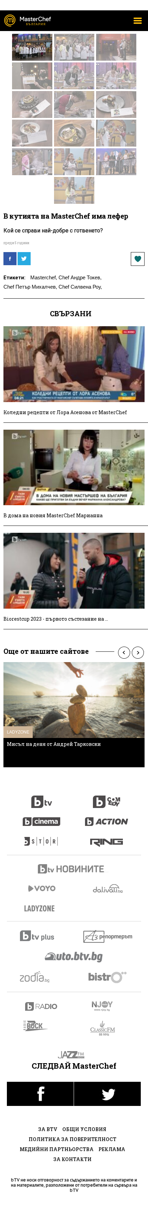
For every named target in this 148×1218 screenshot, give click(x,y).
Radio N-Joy (108, 1006)
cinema (42, 818)
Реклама (111, 1149)
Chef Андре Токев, (80, 277)
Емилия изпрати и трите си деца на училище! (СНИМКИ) (65, 746)
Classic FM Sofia (106, 1028)
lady (41, 838)
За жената (41, 908)
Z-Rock (39, 1026)
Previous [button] (124, 652)
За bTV (47, 1129)
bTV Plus (41, 935)
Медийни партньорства (57, 1149)
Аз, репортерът (108, 936)
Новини (74, 870)
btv (41, 798)
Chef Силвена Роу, (80, 287)
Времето (108, 888)
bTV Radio (41, 1006)
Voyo (41, 888)
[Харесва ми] (137, 259)
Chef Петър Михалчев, (30, 287)
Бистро (108, 977)
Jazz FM (74, 1054)
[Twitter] (24, 258)
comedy (106, 798)
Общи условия (84, 1129)
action (107, 818)
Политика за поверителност (72, 1139)
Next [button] (138, 652)
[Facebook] (10, 258)
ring (106, 838)
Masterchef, (43, 277)
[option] (74, 714)
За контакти (72, 1159)
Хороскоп (41, 976)
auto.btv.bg (74, 956)
